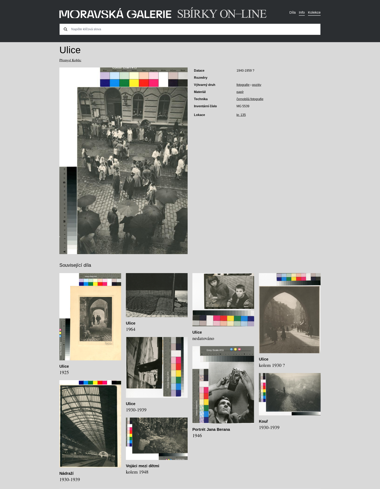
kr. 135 (241, 115)
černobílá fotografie (250, 99)
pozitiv (256, 84)
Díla (292, 12)
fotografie (243, 84)
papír (240, 92)
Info (302, 12)
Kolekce (314, 12)
